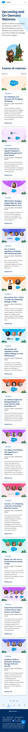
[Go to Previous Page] (3, 705)
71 (19, 705)
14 (8, 705)
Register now (8, 123)
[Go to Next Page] (24, 705)
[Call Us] (23, 722)
